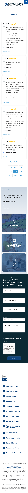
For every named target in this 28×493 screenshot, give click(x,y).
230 (10, 176)
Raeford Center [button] (11, 433)
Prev (15, 167)
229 (20, 171)
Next (15, 176)
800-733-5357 (17, 464)
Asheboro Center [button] (12, 391)
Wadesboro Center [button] (12, 448)
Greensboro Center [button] (13, 411)
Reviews (5, 205)
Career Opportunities (9, 201)
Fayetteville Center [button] (13, 406)
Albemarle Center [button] (12, 386)
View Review (6, 51)
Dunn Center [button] (10, 401)
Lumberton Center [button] (12, 421)
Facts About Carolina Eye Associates (14, 467)
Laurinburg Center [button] (12, 416)
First (10, 167)
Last (21, 176)
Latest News (6, 209)
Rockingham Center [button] (13, 438)
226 (21, 167)
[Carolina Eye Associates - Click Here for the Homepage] (13, 4)
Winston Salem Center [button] (14, 453)
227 (10, 171)
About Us (5, 189)
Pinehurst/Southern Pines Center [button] (13, 426)
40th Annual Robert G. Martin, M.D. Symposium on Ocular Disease (12, 196)
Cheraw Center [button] (11, 396)
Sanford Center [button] (11, 443)
